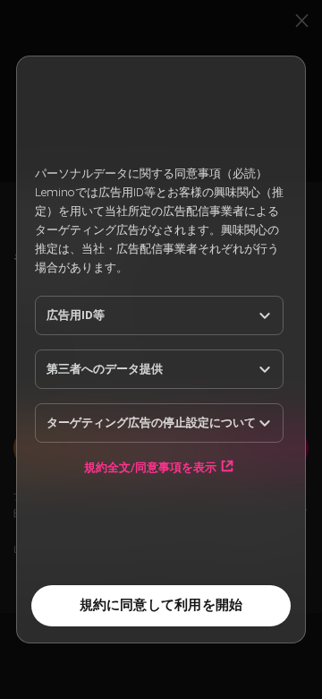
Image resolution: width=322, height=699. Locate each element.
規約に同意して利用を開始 (161, 605)
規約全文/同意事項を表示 (150, 467)
